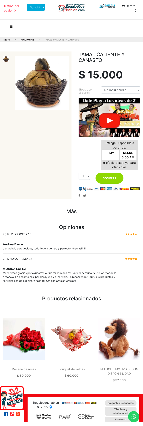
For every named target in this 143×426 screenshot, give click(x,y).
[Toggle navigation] (11, 27)
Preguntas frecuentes (121, 402)
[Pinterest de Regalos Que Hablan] (13, 414)
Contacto (120, 419)
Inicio (6, 39)
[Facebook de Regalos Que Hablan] (7, 414)
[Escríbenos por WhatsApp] (133, 416)
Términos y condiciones (120, 411)
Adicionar (27, 39)
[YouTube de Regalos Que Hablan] (19, 414)
